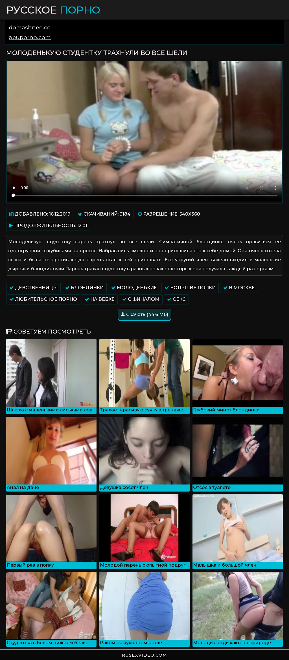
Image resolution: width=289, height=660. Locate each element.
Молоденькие (136, 287)
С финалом (143, 299)
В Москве (241, 287)
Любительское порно (45, 299)
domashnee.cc (29, 27)
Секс (179, 299)
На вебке (102, 299)
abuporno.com (30, 37)
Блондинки (87, 287)
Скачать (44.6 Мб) (146, 314)
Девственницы (36, 287)
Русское (53, 10)
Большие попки (192, 287)
